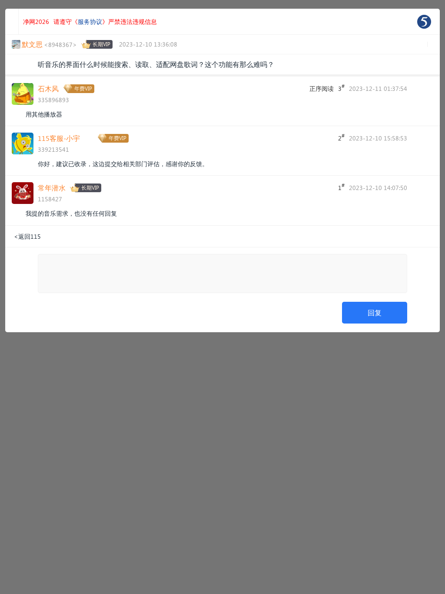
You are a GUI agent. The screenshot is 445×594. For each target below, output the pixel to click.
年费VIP (83, 88)
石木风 (48, 88)
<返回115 (27, 236)
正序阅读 (321, 88)
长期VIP (101, 44)
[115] (424, 22)
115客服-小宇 (59, 138)
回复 (375, 312)
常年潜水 (52, 187)
